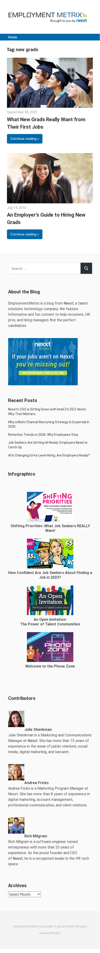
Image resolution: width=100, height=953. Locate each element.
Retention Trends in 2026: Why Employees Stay (43, 434)
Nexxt (69, 303)
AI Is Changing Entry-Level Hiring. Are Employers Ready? (49, 455)
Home (12, 37)
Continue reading (23, 139)
